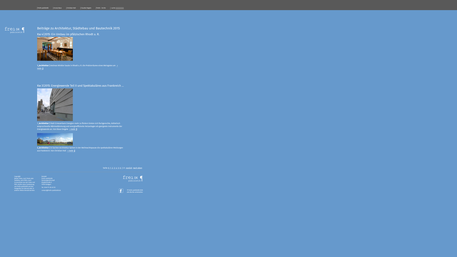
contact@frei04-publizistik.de (51, 190)
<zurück (129, 168)
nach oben (137, 168)
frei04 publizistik (43, 8)
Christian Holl (71, 8)
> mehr (72, 129)
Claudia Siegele (86, 8)
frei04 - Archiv (101, 8)
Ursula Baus (58, 8)
